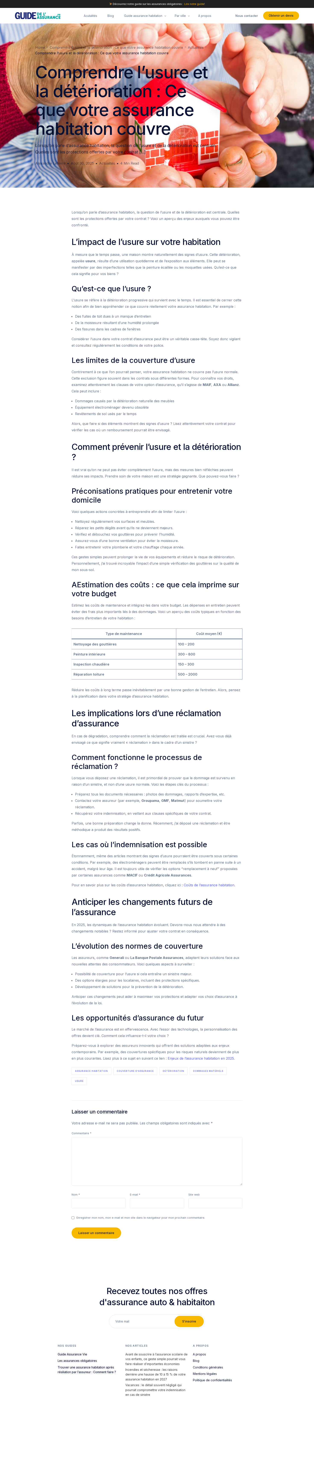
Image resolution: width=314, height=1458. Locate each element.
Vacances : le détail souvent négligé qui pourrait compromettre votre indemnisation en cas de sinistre (155, 1389)
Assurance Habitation (91, 1071)
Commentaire (81, 1133)
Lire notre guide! (194, 4)
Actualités (107, 163)
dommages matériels (208, 1071)
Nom (76, 1194)
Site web (194, 1194)
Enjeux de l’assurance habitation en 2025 (201, 1058)
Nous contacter (246, 16)
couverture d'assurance (135, 1071)
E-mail (135, 1194)
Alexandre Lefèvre (50, 163)
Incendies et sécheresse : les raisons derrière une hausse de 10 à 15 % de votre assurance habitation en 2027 (155, 1374)
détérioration (173, 1071)
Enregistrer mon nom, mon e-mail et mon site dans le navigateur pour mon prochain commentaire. (140, 1217)
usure (79, 1081)
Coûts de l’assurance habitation (209, 885)
